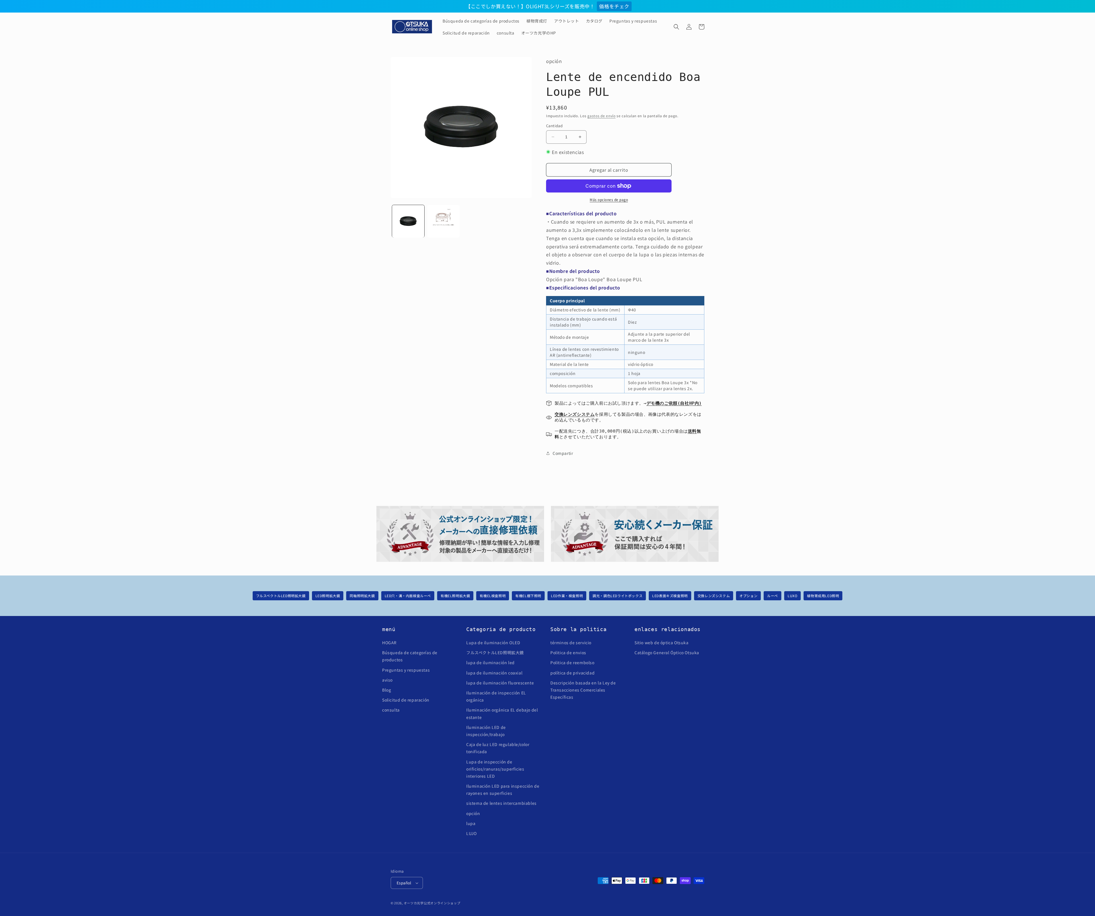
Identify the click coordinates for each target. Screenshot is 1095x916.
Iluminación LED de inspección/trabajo (486, 730)
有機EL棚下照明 (528, 595)
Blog (386, 690)
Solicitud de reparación (405, 700)
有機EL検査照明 (493, 595)
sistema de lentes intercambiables (501, 803)
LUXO (792, 595)
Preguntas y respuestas (406, 670)
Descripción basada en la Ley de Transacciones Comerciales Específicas (583, 690)
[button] (676, 27)
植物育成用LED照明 (823, 595)
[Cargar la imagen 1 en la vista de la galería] (408, 221)
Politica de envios (568, 652)
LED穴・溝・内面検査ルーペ (408, 595)
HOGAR (389, 642)
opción (473, 813)
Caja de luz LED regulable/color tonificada (498, 747)
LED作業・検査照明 (567, 595)
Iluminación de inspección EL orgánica (496, 696)
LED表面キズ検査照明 (670, 595)
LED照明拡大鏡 (327, 595)
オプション (748, 595)
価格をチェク (614, 6)
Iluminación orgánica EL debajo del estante (502, 713)
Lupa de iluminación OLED (493, 642)
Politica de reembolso (572, 662)
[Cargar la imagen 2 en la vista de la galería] (443, 221)
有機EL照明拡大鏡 (455, 595)
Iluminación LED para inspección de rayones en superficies (502, 789)
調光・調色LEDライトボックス (617, 595)
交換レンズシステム (713, 595)
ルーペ (772, 595)
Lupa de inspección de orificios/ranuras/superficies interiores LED (495, 769)
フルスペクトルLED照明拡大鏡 (281, 595)
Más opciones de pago (609, 199)
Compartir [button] (563, 453)
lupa (470, 823)
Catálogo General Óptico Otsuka (666, 652)
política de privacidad (572, 673)
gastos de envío (601, 115)
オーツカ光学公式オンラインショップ (432, 903)
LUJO (471, 833)
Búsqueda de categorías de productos (409, 656)
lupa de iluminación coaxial (494, 673)
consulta (391, 710)
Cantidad (554, 125)
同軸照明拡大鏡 (362, 595)
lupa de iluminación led (490, 662)
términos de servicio (570, 642)
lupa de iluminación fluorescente (500, 683)
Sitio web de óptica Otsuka (661, 642)
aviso (387, 680)
